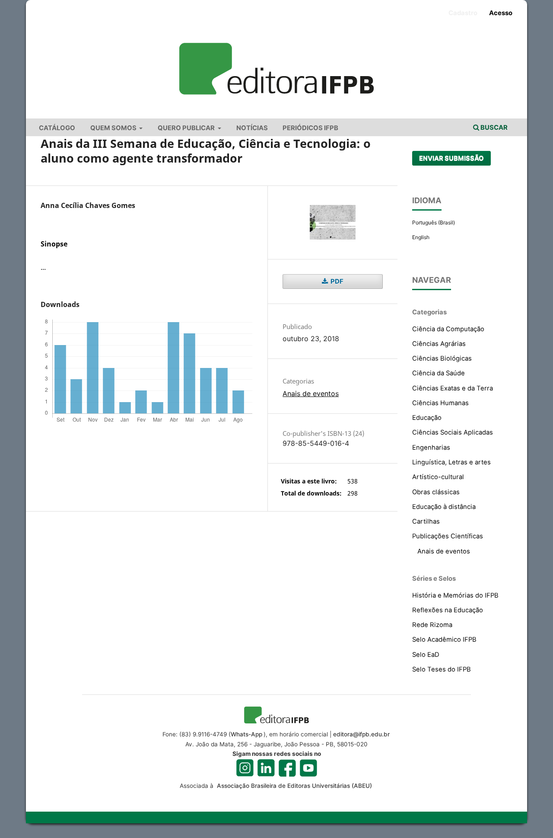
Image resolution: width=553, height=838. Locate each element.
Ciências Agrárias (439, 344)
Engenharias (431, 447)
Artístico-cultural (438, 477)
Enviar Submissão (451, 158)
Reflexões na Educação (447, 610)
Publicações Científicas (447, 536)
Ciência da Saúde (438, 373)
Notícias (252, 128)
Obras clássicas (436, 492)
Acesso (500, 13)
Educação (427, 418)
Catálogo (57, 128)
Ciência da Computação (448, 329)
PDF (336, 281)
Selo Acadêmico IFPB (444, 639)
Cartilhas (426, 521)
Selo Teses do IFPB (441, 669)
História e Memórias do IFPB (455, 595)
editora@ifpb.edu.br (361, 734)
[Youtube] (308, 768)
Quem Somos (114, 128)
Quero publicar (187, 128)
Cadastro (462, 13)
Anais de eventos (311, 393)
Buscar (493, 127)
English (420, 237)
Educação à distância (444, 507)
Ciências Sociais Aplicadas (452, 432)
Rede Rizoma (432, 625)
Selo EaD (425, 655)
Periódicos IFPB (310, 128)
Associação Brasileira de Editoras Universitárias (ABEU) (293, 785)
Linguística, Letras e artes (451, 462)
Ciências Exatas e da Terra (452, 388)
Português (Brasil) (433, 222)
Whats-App (246, 734)
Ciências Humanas (440, 403)
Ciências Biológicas (442, 358)
